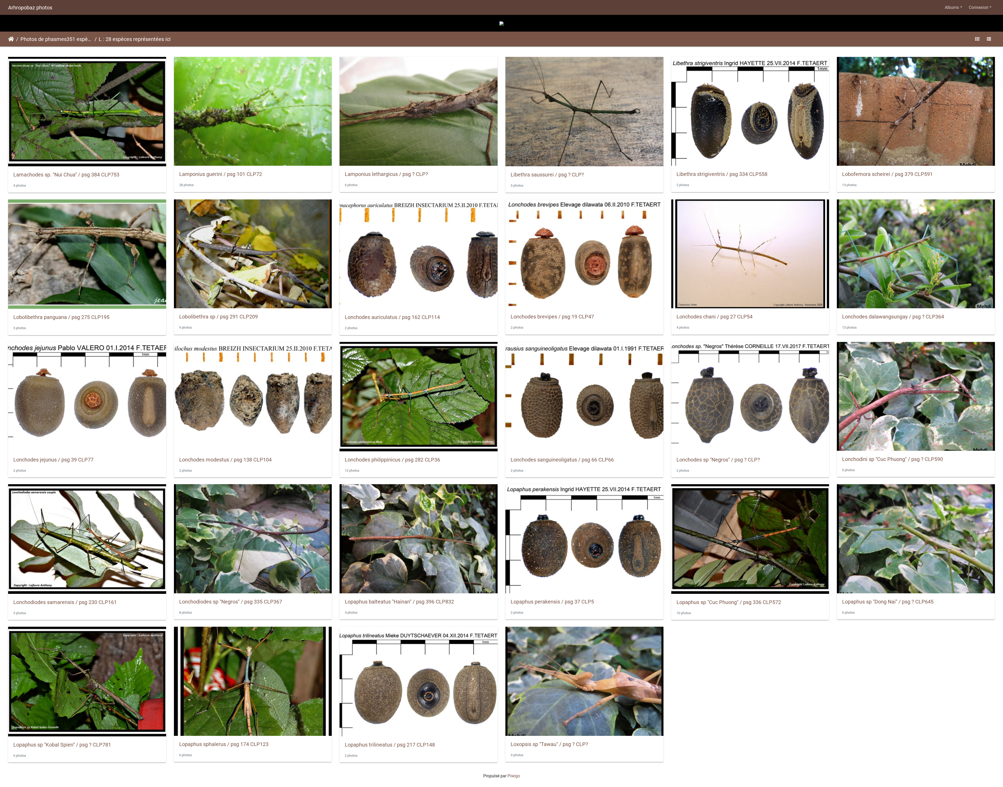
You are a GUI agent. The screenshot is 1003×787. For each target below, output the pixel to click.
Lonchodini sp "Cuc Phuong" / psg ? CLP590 (892, 459)
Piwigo (514, 775)
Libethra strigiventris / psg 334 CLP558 (722, 174)
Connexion (978, 7)
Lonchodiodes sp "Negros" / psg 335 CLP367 (230, 602)
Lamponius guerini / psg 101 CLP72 (220, 174)
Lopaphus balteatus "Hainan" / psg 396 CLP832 (399, 602)
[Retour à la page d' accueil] (501, 23)
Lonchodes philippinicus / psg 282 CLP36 (392, 460)
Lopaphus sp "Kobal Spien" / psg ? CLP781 (62, 745)
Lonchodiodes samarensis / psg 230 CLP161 (65, 602)
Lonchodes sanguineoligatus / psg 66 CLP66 (562, 460)
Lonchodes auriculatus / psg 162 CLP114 (392, 317)
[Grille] (977, 39)
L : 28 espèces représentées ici (135, 39)
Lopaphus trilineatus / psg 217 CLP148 (390, 745)
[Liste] (989, 39)
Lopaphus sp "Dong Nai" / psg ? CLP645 (888, 602)
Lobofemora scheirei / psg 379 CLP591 (887, 174)
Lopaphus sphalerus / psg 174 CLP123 (224, 744)
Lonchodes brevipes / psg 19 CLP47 (552, 316)
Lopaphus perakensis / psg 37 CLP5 (552, 602)
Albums (952, 7)
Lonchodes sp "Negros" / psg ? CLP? (718, 460)
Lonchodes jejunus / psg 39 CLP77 (53, 460)
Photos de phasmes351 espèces (56, 39)
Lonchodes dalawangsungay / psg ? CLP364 (893, 316)
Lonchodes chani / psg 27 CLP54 (715, 316)
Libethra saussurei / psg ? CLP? (547, 174)
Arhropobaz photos (30, 7)
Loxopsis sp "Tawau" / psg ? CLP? (549, 744)
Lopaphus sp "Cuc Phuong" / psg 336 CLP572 (729, 602)
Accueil (11, 39)
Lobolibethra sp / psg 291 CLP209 (218, 316)
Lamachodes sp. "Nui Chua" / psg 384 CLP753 (66, 174)
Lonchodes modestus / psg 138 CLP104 (225, 460)
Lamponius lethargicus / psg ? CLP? (386, 174)
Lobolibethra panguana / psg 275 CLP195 (61, 317)
